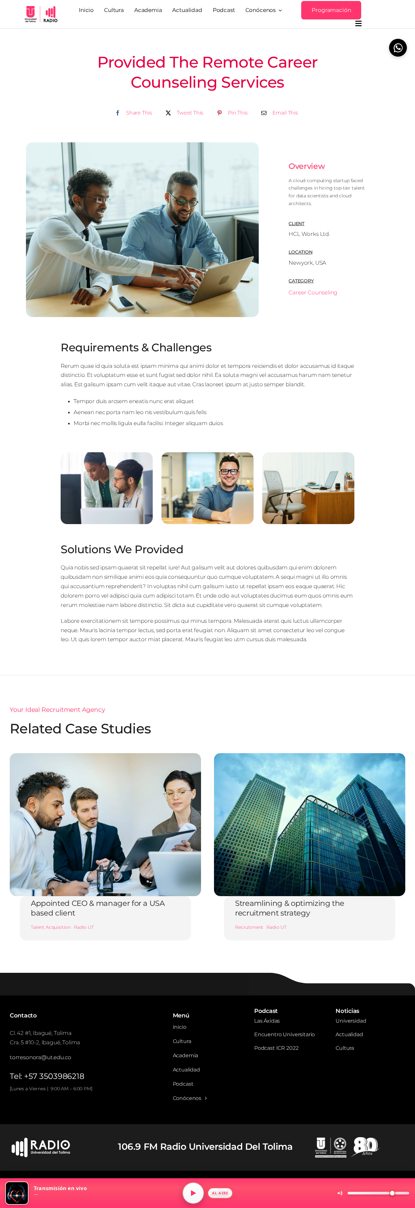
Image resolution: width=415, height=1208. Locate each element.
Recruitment (249, 927)
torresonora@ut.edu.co (40, 1057)
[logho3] (40, 8)
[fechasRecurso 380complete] (347, 1140)
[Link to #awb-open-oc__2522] (358, 23)
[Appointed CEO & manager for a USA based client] (105, 757)
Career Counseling (313, 292)
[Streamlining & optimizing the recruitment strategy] (309, 757)
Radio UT (84, 927)
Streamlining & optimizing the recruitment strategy (289, 908)
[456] (42, 1140)
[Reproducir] (193, 1193)
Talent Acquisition (51, 927)
